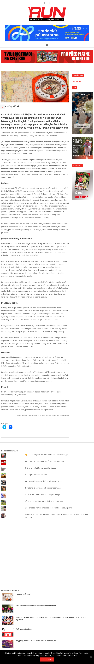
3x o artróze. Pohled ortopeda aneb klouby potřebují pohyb (48, 508)
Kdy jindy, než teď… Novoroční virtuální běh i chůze (36, 641)
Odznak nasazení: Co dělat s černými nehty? (42, 494)
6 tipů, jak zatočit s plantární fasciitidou (40, 468)
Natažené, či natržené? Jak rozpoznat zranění (43, 488)
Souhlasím (47, 659)
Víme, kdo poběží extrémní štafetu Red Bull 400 (44, 501)
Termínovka (76, 81)
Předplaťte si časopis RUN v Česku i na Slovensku (44, 461)
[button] (47, 14)
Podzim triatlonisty (23, 594)
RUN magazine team (24, 629)
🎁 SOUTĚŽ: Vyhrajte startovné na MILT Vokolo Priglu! (46, 454)
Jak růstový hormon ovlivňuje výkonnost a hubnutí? (45, 481)
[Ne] (91, 657)
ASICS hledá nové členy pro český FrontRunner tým (36, 606)
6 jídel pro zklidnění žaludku (36, 474)
